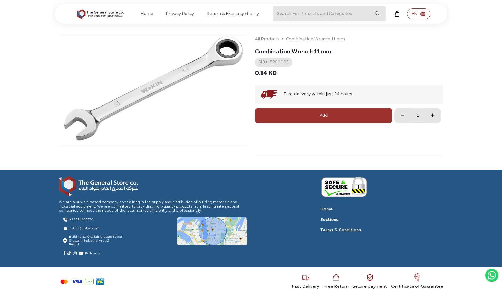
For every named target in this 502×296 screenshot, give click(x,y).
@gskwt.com (89, 228)
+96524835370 (81, 219)
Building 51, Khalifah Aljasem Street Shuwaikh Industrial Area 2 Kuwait (95, 240)
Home (326, 209)
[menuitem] (146, 14)
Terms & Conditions (340, 230)
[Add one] (433, 115)
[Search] (377, 13)
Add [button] (324, 115)
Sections (329, 219)
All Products (267, 39)
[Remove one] (402, 115)
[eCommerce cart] (397, 13)
